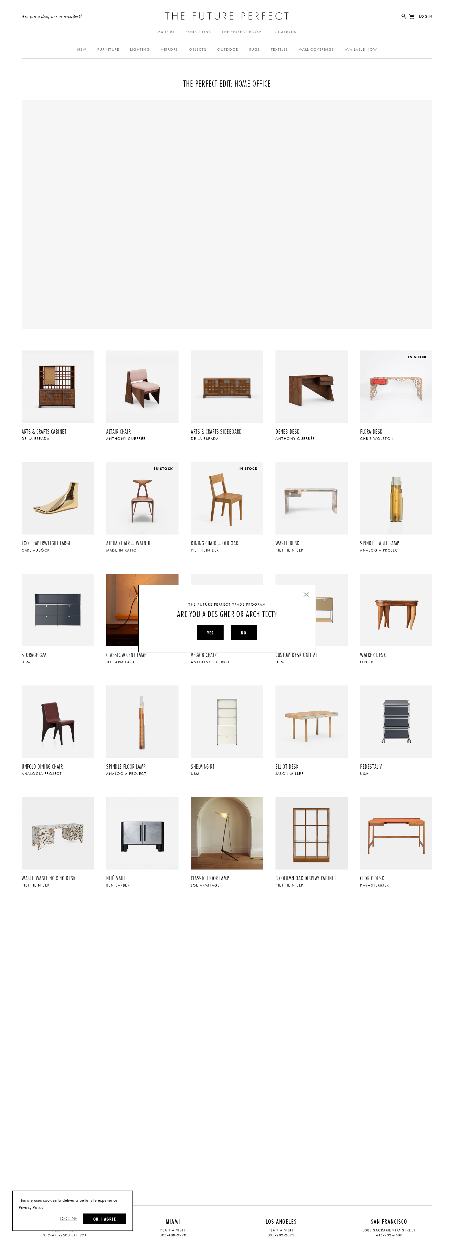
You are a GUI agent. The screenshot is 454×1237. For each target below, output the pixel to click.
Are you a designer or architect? (52, 16)
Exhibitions (198, 32)
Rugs (254, 49)
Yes (210, 633)
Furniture (108, 49)
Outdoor (227, 49)
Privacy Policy (31, 1207)
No (243, 633)
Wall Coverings (316, 49)
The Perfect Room (242, 32)
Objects (198, 49)
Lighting (140, 49)
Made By (166, 32)
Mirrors (169, 49)
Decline (68, 1219)
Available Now (361, 49)
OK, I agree (104, 1219)
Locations (284, 32)
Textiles (279, 49)
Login (426, 16)
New (81, 49)
